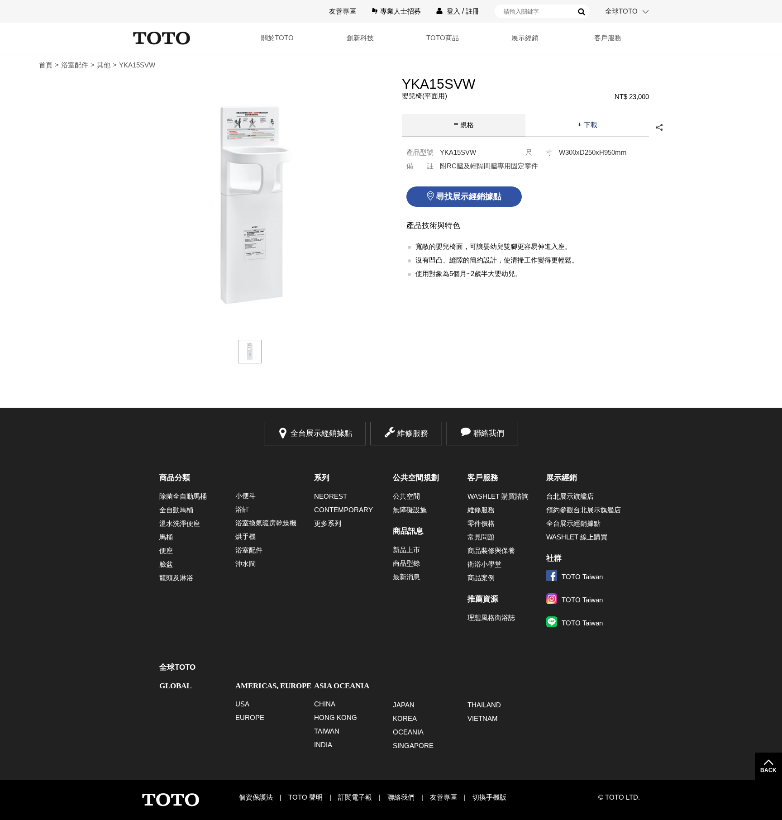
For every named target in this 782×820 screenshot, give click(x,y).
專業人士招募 (400, 11)
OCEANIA (408, 732)
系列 (321, 477)
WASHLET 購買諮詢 (498, 496)
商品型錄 (406, 563)
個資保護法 (256, 797)
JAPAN (404, 705)
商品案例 (481, 578)
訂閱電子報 (355, 797)
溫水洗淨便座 (179, 523)
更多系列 (327, 523)
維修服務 (412, 433)
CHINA (324, 704)
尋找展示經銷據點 (468, 196)
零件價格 (481, 523)
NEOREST (330, 496)
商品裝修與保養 (491, 550)
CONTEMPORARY (343, 510)
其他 (103, 65)
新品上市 (406, 549)
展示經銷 (561, 477)
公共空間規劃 (416, 477)
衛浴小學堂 (484, 564)
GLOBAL (175, 686)
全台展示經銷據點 (321, 433)
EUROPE (249, 717)
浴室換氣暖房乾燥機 (265, 523)
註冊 (472, 11)
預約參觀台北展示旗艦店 (583, 510)
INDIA (323, 744)
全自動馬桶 (176, 510)
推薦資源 (482, 599)
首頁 (45, 65)
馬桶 (166, 537)
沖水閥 (245, 563)
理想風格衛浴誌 (491, 617)
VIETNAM (482, 718)
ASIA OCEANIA (341, 686)
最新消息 (406, 577)
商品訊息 (408, 531)
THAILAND (484, 705)
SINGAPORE (413, 745)
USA (242, 704)
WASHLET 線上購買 (576, 537)
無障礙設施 (410, 510)
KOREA (405, 718)
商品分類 (174, 477)
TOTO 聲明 (305, 797)
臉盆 (166, 564)
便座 (166, 550)
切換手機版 (489, 797)
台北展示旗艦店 (570, 496)
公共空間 (406, 496)
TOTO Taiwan (582, 577)
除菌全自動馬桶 (183, 496)
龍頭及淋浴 (176, 578)
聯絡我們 (488, 433)
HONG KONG (335, 717)
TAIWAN (326, 731)
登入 (453, 11)
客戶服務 (482, 477)
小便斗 (245, 496)
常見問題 (481, 537)
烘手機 (245, 536)
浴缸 (242, 509)
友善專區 (342, 11)
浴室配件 (74, 65)
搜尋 (581, 11)
